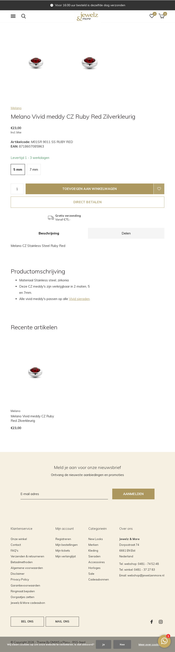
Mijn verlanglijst (65, 556)
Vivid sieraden (79, 299)
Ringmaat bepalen (23, 591)
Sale (91, 573)
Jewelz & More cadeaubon (28, 602)
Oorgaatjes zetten (22, 597)
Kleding (93, 550)
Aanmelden (133, 494)
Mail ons (62, 621)
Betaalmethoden (22, 562)
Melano (16, 108)
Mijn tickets (62, 550)
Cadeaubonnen (98, 579)
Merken (93, 544)
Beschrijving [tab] (49, 233)
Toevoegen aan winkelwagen (89, 189)
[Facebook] (151, 622)
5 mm (17, 169)
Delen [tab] (126, 233)
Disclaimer (18, 573)
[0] (161, 16)
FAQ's (14, 550)
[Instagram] (161, 622)
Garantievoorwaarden (25, 585)
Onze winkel (19, 539)
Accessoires (96, 562)
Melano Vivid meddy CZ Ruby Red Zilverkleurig (32, 418)
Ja (103, 644)
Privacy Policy (20, 579)
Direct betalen (87, 202)
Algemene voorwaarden (27, 568)
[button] (14, 16)
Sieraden (94, 556)
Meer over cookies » (151, 644)
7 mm (34, 169)
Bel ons (27, 621)
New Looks (95, 539)
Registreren (63, 539)
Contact (16, 544)
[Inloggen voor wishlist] (159, 189)
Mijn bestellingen (66, 544)
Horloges (94, 568)
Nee (122, 644)
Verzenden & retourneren (27, 556)
